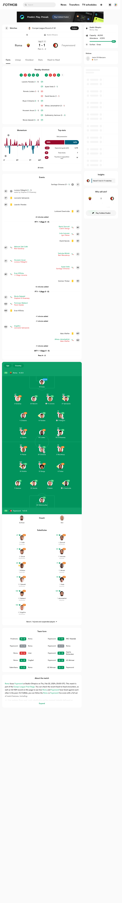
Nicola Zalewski (31, 120)
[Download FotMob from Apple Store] (110, 5)
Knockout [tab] (29, 60)
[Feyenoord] (112, 200)
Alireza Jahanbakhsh (55, 106)
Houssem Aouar (31, 110)
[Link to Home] (10, 5)
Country (18, 366)
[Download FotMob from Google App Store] (116, 5)
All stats (40, 168)
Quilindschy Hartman (55, 115)
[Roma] (90, 200)
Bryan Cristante (31, 101)
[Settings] (101, 5)
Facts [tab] (8, 60)
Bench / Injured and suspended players (40, 622)
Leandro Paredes (30, 82)
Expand (42, 703)
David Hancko (52, 96)
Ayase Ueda (51, 86)
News (63, 5)
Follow (74, 28)
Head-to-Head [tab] (53, 60)
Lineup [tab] (18, 60)
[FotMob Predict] (60, 17)
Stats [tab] (40, 60)
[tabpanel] (60, 366)
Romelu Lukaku (31, 91)
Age (7, 366)
